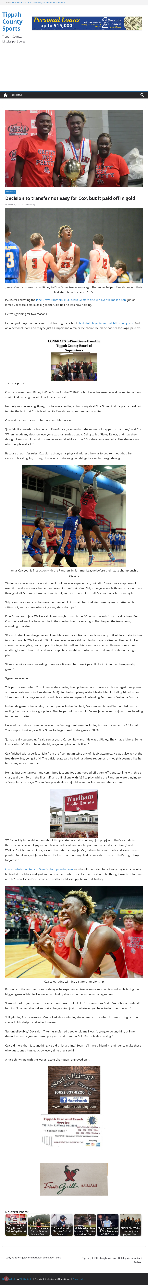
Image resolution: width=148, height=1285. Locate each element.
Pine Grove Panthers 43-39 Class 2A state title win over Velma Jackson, (81, 300)
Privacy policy (79, 1279)
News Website (9, 1279)
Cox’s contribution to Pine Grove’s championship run (39, 869)
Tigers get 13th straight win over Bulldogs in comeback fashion (112, 1260)
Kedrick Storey (29, 204)
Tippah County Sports (12, 21)
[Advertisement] (74, 69)
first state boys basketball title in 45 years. (106, 323)
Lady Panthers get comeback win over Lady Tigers (33, 1257)
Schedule (17, 95)
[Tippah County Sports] (5, 95)
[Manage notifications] (6, 1278)
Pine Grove (10, 192)
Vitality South (26, 1279)
